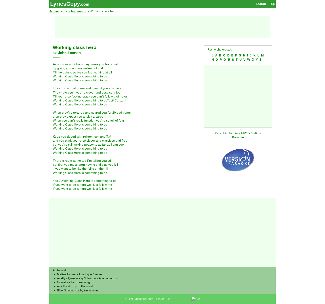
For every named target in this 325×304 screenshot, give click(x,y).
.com (84, 4)
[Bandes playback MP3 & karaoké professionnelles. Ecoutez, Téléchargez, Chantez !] (238, 176)
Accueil (54, 11)
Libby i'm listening (87, 290)
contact (160, 298)
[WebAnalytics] (182, 298)
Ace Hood (63, 286)
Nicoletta (62, 282)
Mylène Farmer (66, 274)
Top (272, 4)
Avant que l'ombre (90, 274)
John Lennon (77, 11)
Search (261, 4)
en (169, 298)
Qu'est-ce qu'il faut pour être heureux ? (92, 278)
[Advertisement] (162, 27)
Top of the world (82, 286)
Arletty (61, 278)
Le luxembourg (80, 282)
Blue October (65, 290)
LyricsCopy (65, 4)
